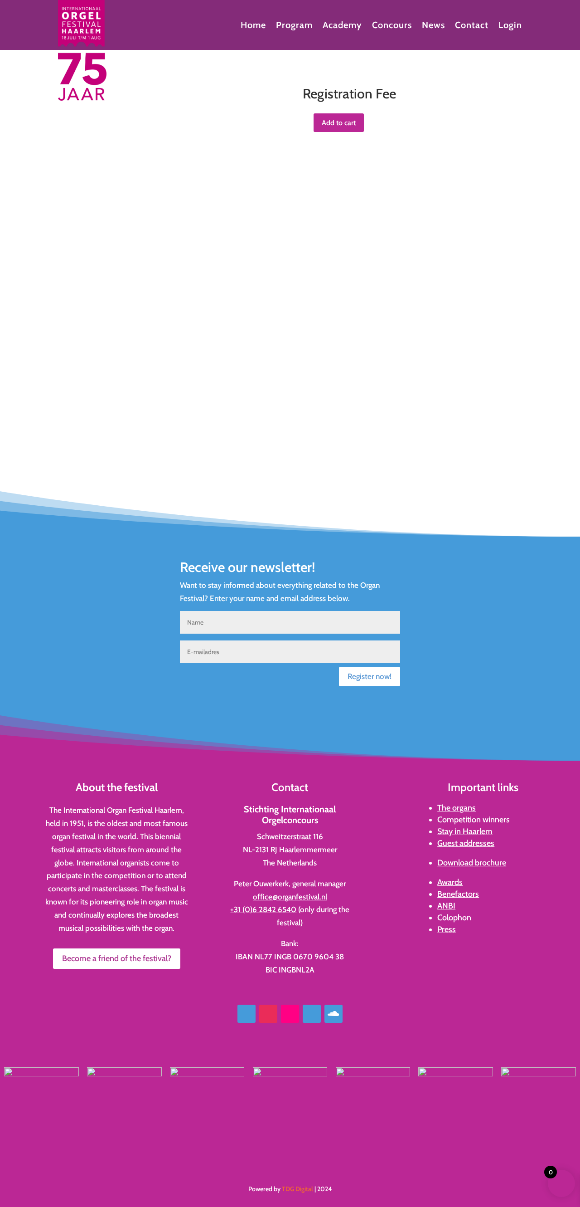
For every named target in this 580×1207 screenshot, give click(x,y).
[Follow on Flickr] (290, 1014)
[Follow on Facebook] (246, 1014)
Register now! (370, 676)
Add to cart (339, 122)
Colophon (454, 918)
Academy (342, 26)
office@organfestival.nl (290, 896)
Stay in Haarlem (465, 831)
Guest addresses (465, 843)
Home (253, 26)
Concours (392, 26)
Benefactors (458, 894)
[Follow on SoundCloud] (333, 1014)
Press (446, 929)
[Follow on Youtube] (312, 1014)
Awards (450, 882)
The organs (456, 808)
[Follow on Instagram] (268, 1014)
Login (510, 26)
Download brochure (471, 863)
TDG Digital (297, 1189)
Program (294, 26)
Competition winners (473, 820)
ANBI (446, 906)
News (433, 26)
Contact (471, 26)
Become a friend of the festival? (116, 958)
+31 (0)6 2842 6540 (263, 909)
